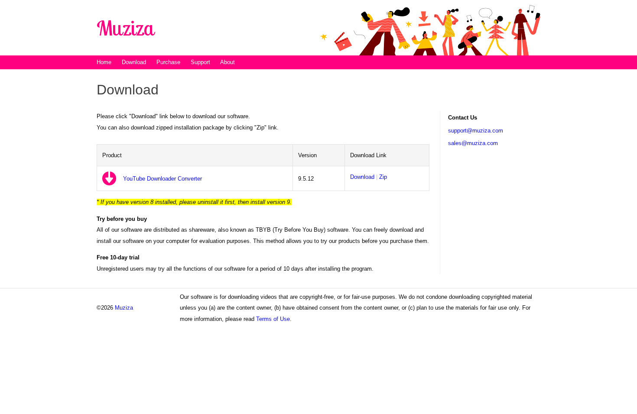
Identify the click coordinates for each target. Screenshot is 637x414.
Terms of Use (273, 319)
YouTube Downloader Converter (162, 178)
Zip (383, 177)
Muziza (124, 307)
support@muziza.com (475, 130)
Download (362, 177)
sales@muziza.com (473, 143)
